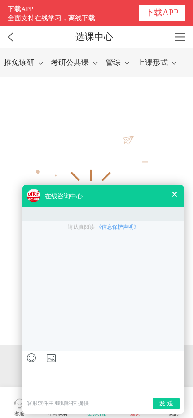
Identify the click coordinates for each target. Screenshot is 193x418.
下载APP (162, 12)
